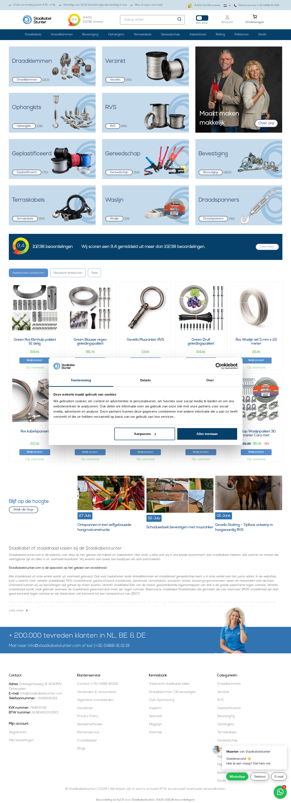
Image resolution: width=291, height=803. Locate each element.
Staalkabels (33, 34)
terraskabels (157, 580)
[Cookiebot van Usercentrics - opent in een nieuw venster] (219, 366)
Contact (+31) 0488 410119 (97, 684)
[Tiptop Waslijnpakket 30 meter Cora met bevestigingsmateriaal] (256, 399)
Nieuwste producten (68, 273)
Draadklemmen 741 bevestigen (172, 692)
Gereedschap (170, 34)
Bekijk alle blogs (23, 509)
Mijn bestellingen (21, 740)
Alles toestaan (207, 434)
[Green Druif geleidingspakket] (201, 307)
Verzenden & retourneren (97, 692)
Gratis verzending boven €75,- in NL (34, 5)
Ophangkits (116, 34)
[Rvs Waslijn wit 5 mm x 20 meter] (256, 307)
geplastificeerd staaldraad (112, 580)
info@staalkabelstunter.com (54, 646)
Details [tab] (145, 380)
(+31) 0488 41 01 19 (112, 646)
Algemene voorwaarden (95, 700)
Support (155, 708)
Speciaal (155, 716)
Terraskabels (143, 34)
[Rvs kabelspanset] (35, 399)
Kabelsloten (198, 34)
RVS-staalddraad (79, 580)
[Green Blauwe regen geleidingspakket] (90, 307)
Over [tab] (210, 380)
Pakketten (242, 34)
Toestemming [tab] (81, 380)
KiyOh (120, 799)
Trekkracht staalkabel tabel (169, 684)
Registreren (18, 732)
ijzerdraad (140, 580)
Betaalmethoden (90, 724)
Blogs (81, 748)
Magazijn (155, 724)
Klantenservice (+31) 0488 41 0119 (259, 5)
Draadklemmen (62, 34)
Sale (94, 273)
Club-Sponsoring (161, 700)
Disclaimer (85, 708)
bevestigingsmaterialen (208, 580)
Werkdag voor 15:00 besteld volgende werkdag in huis (95, 5)
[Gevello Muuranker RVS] (145, 307)
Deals (262, 34)
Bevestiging (90, 34)
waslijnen (174, 580)
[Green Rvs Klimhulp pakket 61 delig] (35, 307)
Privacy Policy (87, 716)
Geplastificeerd (228, 708)
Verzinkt (223, 692)
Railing (220, 34)
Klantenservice (88, 732)
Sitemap (155, 732)
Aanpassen (142, 434)
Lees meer (267, 246)
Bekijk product (34, 360)
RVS (220, 700)
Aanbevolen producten (28, 273)
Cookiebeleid (86, 740)
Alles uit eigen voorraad (148, 5)
